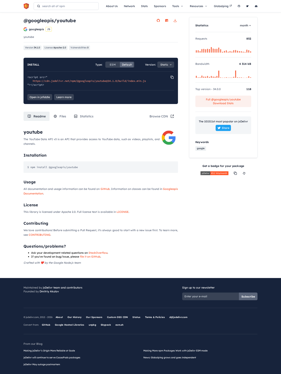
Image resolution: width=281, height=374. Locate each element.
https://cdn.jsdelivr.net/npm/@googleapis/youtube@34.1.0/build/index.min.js (89, 81)
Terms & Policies (155, 317)
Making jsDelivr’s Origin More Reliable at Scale (49, 350)
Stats (144, 6)
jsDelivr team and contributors (62, 287)
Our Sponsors (94, 317)
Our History (74, 317)
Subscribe (248, 296)
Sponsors (160, 6)
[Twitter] (247, 6)
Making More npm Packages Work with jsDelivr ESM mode (175, 350)
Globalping (221, 6)
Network (129, 6)
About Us (112, 6)
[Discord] (256, 6)
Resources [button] (196, 6)
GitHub (105, 189)
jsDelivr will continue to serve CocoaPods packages (52, 357)
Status (136, 317)
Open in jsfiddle (40, 97)
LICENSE (123, 212)
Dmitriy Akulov (49, 291)
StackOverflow (98, 252)
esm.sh (119, 324)
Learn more (63, 97)
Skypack (106, 324)
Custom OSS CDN (117, 317)
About (59, 317)
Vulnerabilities (80, 47)
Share (225, 128)
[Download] (175, 20)
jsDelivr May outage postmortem (42, 364)
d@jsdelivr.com (178, 317)
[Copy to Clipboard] (172, 77)
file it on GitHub (90, 256)
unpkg (92, 324)
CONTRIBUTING (39, 235)
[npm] (166, 20)
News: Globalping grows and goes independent (169, 357)
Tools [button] (175, 6)
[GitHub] (239, 6)
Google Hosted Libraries (69, 324)
